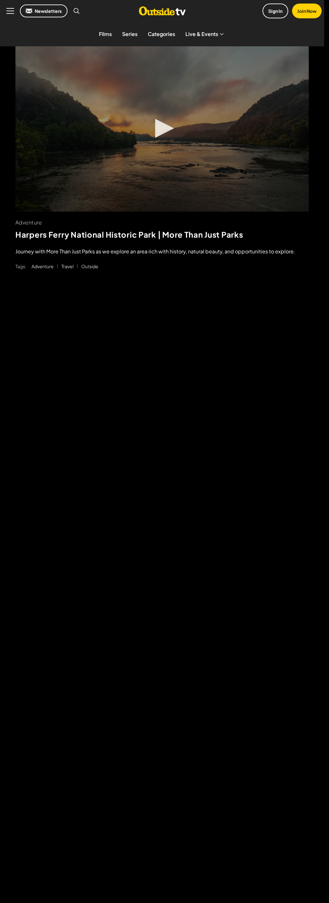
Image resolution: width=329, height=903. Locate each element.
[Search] (76, 11)
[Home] (162, 10)
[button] (162, 128)
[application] (162, 129)
